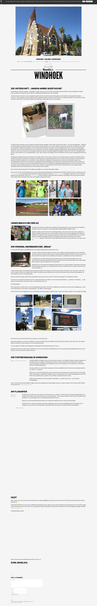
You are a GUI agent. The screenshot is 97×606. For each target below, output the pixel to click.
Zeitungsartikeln (36, 238)
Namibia (65, 61)
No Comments (34, 61)
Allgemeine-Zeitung (51, 61)
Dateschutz (89, 1)
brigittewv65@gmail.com (25, 384)
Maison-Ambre (60, 61)
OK (83, 1)
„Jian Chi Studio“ (15, 173)
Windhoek (78, 61)
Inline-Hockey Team (58, 173)
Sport (68, 61)
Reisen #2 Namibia (41, 61)
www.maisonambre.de (16, 508)
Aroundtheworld (21, 61)
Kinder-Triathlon (34, 175)
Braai (56, 61)
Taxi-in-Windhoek (72, 61)
